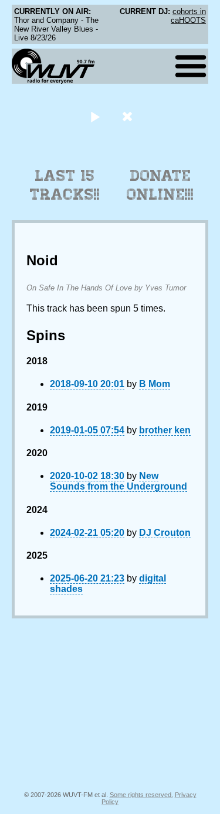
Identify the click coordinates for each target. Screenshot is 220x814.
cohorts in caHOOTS (188, 16)
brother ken (165, 430)
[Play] (95, 116)
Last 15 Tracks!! (65, 185)
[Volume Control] (129, 116)
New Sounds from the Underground (118, 481)
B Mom (154, 384)
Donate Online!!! (160, 185)
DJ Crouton (165, 533)
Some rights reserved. (141, 794)
